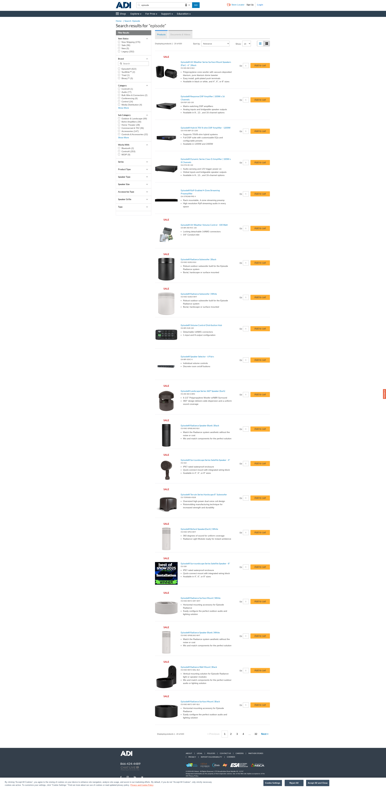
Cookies (231, 757)
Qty (240, 66)
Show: (238, 44)
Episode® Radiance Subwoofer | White (199, 294)
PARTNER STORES (255, 753)
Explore (134, 14)
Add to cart (260, 65)
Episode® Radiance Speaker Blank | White (200, 632)
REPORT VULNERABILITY (211, 757)
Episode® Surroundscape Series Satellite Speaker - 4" (205, 460)
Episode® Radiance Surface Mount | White (200, 598)
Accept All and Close (318, 783)
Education (183, 14)
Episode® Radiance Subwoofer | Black (198, 259)
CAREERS (240, 753)
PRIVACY (192, 757)
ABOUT (189, 753)
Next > (264, 734)
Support (166, 14)
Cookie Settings (272, 783)
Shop (123, 14)
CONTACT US (225, 753)
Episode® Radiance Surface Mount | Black (200, 701)
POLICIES (211, 753)
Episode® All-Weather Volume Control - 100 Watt (204, 225)
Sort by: (196, 43)
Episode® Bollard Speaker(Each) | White (199, 529)
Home (119, 21)
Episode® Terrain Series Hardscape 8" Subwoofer (204, 494)
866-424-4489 (130, 763)
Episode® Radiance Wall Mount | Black (199, 667)
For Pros (150, 14)
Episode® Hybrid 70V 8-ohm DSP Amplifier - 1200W (205, 127)
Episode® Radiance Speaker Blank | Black (200, 425)
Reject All (294, 783)
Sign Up (250, 4)
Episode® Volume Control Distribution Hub (201, 325)
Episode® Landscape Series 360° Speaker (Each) (203, 391)
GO (196, 5)
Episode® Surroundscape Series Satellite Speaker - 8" (205, 563)
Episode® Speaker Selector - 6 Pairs (197, 356)
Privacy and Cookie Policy (141, 785)
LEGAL (199, 753)
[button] (384, 394)
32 (256, 734)
